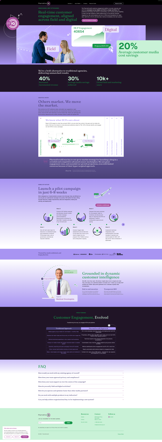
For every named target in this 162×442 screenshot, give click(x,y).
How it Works (77, 3)
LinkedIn (111, 416)
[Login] (161, 0)
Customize (8, 436)
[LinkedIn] (109, 417)
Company (85, 3)
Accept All (25, 436)
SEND (68, 422)
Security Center (84, 422)
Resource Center (92, 3)
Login (159, 0)
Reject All (17, 436)
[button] (38, 224)
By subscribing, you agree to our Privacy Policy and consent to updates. (53, 427)
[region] (16, 433)
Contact (82, 419)
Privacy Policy (121, 434)
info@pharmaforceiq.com (100, 424)
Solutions (70, 3)
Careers (82, 416)
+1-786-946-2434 (98, 422)
